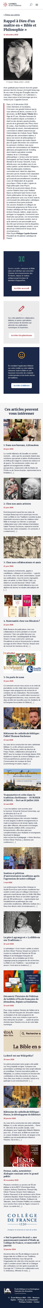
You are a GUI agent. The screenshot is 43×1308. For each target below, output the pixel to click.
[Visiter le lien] (12, 4)
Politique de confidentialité (28, 1300)
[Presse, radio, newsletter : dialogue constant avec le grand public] (22, 1156)
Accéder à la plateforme (21, 335)
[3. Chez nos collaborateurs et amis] (22, 547)
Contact (36, 1302)
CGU (29, 1298)
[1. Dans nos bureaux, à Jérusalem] (22, 430)
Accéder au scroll (21, 288)
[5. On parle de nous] (22, 662)
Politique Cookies (25, 1302)
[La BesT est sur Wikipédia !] (22, 1041)
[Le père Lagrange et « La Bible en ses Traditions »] (22, 922)
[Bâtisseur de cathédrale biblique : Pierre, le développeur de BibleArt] (22, 1097)
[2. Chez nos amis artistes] (22, 489)
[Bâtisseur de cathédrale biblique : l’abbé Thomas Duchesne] (22, 718)
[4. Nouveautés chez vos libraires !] (22, 606)
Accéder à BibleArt (21, 386)
